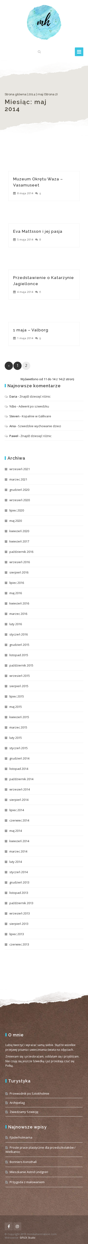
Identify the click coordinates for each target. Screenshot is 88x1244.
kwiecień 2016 (19, 603)
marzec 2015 (18, 727)
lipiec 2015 (16, 696)
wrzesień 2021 (19, 469)
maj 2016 (15, 593)
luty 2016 (15, 624)
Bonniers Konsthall (23, 1162)
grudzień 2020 (19, 490)
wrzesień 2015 (19, 676)
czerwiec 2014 (19, 820)
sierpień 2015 (18, 686)
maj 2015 (15, 707)
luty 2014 (15, 862)
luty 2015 (15, 738)
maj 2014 (15, 831)
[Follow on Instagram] (17, 1226)
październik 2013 (21, 903)
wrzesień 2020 (19, 500)
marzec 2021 (18, 479)
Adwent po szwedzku (34, 406)
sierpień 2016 (18, 572)
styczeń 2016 (18, 634)
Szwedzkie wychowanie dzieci (39, 426)
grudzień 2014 (19, 758)
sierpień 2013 (18, 924)
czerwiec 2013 (19, 944)
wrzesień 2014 (19, 789)
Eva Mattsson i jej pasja (37, 231)
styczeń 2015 (18, 748)
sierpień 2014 (18, 800)
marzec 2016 (18, 614)
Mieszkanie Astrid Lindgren (29, 1172)
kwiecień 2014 (19, 841)
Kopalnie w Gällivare (36, 416)
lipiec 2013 (16, 934)
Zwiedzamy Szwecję (24, 1112)
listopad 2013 (18, 893)
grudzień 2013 (19, 882)
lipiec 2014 (16, 810)
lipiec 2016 (16, 583)
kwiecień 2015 (19, 717)
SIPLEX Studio (27, 1237)
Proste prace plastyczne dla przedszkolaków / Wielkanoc (40, 1149)
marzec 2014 (18, 851)
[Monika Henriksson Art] (44, 22)
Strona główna (15, 94)
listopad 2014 (18, 769)
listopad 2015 (18, 655)
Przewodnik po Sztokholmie (29, 1093)
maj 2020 (15, 521)
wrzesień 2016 (19, 562)
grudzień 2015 (19, 645)
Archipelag (17, 1103)
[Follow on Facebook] (9, 1226)
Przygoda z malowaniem (27, 1182)
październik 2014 (21, 779)
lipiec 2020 (16, 510)
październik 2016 (21, 552)
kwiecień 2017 (19, 541)
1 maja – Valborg (30, 330)
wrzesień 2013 (19, 913)
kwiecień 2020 (19, 531)
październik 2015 (21, 665)
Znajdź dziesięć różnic (34, 396)
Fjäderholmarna (21, 1137)
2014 (31, 94)
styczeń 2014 (18, 872)
